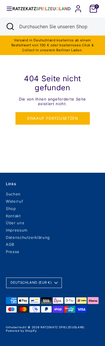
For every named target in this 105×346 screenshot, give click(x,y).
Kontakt (13, 215)
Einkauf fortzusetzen (52, 118)
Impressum (16, 230)
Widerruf (14, 201)
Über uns (15, 222)
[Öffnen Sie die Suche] (9, 26)
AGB (10, 244)
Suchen (13, 194)
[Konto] (78, 5)
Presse (13, 251)
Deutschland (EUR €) (31, 282)
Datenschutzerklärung (28, 237)
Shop (11, 208)
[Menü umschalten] (7, 9)
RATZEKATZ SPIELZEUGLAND (62, 327)
